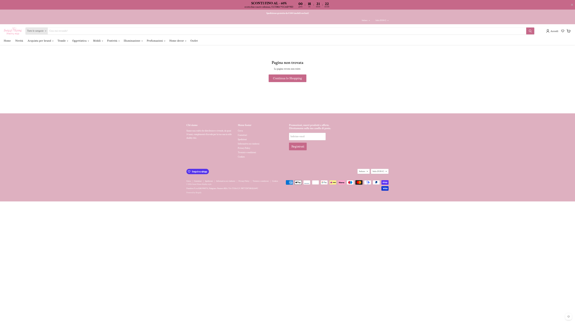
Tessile (62, 41)
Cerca (240, 130)
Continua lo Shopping (287, 78)
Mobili (97, 41)
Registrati (297, 146)
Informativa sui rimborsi (248, 143)
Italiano (364, 20)
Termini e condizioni (247, 152)
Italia (381, 20)
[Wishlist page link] (562, 30)
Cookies (241, 156)
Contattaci (242, 135)
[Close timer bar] (572, 5)
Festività (112, 41)
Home (7, 41)
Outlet (194, 41)
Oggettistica (79, 41)
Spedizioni (242, 139)
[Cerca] (530, 31)
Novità (19, 41)
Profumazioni (155, 41)
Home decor (177, 41)
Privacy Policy (244, 148)
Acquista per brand (40, 41)
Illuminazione (132, 41)
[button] (552, 31)
